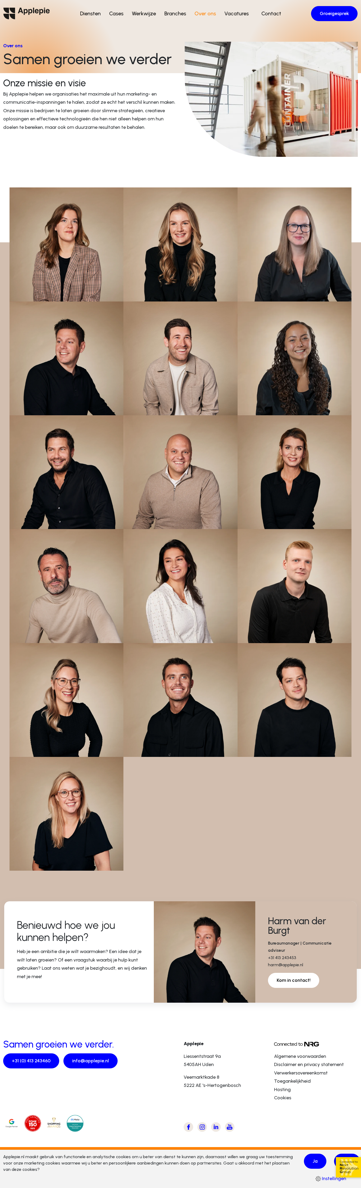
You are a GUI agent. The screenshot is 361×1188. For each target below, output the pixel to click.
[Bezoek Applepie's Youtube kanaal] (229, 1127)
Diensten (90, 13)
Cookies (282, 1098)
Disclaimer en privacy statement (309, 1064)
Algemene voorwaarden (300, 1056)
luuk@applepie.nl (152, 409)
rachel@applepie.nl (40, 295)
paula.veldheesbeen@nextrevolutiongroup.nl (296, 295)
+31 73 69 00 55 (37, 630)
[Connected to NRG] (316, 1044)
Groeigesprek (334, 13)
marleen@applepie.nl (157, 295)
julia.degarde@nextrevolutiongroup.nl (288, 409)
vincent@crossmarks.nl (45, 523)
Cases (116, 13)
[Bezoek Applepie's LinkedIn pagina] (216, 1127)
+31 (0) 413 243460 (31, 1061)
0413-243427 (147, 402)
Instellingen (333, 1178)
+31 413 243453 (36, 402)
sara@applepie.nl (266, 523)
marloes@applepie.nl (43, 750)
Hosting (282, 1089)
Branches (175, 13)
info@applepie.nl (90, 1061)
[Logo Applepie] (26, 13)
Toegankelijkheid (292, 1081)
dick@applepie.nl (152, 750)
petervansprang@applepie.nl (165, 523)
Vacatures (236, 13)
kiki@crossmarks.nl (40, 864)
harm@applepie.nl (39, 409)
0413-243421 (147, 743)
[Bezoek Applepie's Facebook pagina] (188, 1127)
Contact (271, 13)
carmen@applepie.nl (156, 637)
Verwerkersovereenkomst (301, 1073)
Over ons (205, 13)
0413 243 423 (261, 288)
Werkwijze (144, 13)
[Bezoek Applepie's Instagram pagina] (202, 1127)
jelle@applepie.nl (266, 637)
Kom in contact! (294, 980)
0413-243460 (34, 288)
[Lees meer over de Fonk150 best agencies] (32, 1123)
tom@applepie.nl (266, 750)
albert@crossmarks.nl (43, 637)
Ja (315, 1161)
